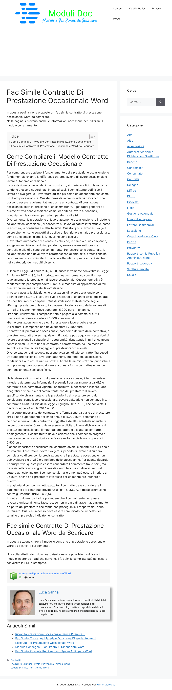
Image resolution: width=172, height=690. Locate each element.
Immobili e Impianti (139, 219)
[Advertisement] (86, 52)
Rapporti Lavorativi (140, 263)
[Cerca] (160, 102)
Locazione (134, 230)
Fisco (130, 207)
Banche (132, 162)
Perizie (131, 242)
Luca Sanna (49, 592)
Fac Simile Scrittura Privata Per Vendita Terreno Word (40, 663)
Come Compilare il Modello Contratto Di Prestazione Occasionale (51, 141)
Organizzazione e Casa (142, 236)
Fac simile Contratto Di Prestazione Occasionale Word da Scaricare (52, 146)
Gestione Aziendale (140, 213)
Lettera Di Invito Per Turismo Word (30, 667)
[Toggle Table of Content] (90, 137)
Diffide (131, 190)
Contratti (15, 660)
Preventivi (133, 248)
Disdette (133, 202)
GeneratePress (106, 684)
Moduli (117, 18)
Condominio (135, 167)
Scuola (131, 275)
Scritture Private (138, 269)
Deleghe (132, 185)
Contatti (117, 8)
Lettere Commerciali (140, 225)
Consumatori (135, 173)
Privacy (156, 8)
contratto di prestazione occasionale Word (45, 573)
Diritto (131, 196)
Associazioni (135, 146)
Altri (130, 135)
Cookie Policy (137, 8)
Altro (130, 140)
